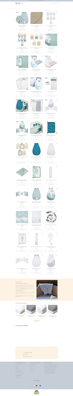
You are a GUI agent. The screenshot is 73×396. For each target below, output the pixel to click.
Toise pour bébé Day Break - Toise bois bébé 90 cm (51, 180)
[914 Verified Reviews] (36, 395)
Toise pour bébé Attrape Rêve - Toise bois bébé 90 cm (36, 247)
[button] (52, 3)
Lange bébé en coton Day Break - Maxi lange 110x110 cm (22, 225)
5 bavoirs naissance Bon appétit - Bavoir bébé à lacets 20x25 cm (50, 26)
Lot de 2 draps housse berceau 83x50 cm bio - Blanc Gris (31, 315)
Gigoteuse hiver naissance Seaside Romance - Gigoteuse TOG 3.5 (36, 157)
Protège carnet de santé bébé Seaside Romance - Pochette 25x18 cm (51, 135)
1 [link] (34, 277)
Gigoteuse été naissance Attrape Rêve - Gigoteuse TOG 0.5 (36, 268)
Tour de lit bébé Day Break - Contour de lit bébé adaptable (22, 202)
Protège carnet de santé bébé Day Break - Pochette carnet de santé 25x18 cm (36, 180)
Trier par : (37, 10)
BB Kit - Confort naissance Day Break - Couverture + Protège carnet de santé (22, 69)
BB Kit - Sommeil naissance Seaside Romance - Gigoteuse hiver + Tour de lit (22, 113)
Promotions (53, 373)
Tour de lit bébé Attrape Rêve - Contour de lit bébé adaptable (22, 268)
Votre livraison (32, 368)
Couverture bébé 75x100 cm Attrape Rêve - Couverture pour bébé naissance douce (36, 225)
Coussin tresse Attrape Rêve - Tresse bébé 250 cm (50, 225)
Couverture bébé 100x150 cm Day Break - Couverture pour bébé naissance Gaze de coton (22, 180)
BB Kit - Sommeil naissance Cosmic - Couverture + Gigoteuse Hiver (36, 69)
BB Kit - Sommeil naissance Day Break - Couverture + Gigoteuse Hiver (51, 48)
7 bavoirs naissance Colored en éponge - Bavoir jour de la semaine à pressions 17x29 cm (22, 48)
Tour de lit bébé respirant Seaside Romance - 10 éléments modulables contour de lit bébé (36, 135)
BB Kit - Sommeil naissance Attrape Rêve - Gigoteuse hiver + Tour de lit (51, 113)
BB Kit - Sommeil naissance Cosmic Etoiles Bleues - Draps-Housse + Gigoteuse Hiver (36, 91)
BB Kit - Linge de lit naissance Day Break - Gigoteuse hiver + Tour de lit (22, 135)
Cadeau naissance (18, 375)
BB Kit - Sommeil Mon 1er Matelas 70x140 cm (51, 91)
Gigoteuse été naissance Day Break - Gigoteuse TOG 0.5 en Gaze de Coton (36, 202)
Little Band (17, 368)
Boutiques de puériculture (19, 371)
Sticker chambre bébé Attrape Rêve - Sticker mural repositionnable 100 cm (51, 247)
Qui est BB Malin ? (18, 364)
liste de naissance (22, 288)
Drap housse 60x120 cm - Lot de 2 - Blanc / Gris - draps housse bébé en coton (53, 316)
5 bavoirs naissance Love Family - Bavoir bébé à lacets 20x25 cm (36, 48)
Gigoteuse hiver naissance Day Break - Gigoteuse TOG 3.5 (51, 202)
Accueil (9, 8)
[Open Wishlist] (55, 3)
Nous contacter (32, 364)
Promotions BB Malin (19, 343)
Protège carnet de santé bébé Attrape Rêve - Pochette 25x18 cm (22, 247)
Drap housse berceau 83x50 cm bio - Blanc (20, 315)
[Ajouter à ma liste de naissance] (27, 12)
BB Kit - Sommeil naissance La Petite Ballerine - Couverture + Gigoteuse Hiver (51, 69)
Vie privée (31, 367)
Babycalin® (46, 343)
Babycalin (17, 367)
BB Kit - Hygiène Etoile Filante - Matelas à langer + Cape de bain (22, 91)
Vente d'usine (18, 376)
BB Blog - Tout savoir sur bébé (20, 372)
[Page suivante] (38, 277)
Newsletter (31, 371)
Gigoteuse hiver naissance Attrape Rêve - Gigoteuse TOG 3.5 (51, 268)
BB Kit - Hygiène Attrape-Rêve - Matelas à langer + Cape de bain (36, 113)
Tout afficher (36, 320)
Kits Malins (32, 343)
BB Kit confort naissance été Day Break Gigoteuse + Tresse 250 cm (22, 26)
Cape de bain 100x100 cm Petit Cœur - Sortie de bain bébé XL (36, 26)
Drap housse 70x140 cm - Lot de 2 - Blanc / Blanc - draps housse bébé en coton (42, 316)
